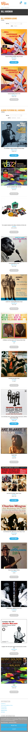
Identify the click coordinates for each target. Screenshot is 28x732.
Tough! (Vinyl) (14, 455)
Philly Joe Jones (14, 149)
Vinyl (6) (18, 117)
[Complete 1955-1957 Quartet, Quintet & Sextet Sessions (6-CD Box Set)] (14, 632)
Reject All (14, 725)
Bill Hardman (14, 58)
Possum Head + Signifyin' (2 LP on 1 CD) (14, 608)
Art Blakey (14, 226)
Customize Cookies (12, 722)
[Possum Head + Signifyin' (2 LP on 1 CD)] (14, 594)
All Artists (3, 712)
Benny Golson (14, 188)
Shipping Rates (4, 710)
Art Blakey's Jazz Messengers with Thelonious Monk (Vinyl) (14, 340)
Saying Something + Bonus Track (14, 93)
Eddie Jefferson (14, 264)
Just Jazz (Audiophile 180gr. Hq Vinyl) (14, 186)
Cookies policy (4, 708)
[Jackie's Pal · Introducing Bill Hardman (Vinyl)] (14, 287)
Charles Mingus (14, 533)
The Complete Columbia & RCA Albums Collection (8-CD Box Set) (14, 225)
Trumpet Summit (14, 419)
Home (2, 7)
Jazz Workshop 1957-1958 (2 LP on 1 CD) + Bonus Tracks (14, 531)
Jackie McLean (14, 303)
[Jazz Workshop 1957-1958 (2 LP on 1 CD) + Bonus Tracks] (14, 517)
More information (4, 722)
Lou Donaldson (14, 571)
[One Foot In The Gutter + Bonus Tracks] (14, 479)
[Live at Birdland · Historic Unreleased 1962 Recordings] (14, 134)
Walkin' (14, 684)
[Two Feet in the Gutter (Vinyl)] (14, 364)
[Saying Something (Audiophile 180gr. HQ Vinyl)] (14, 42)
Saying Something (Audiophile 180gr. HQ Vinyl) (14, 56)
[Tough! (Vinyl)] (14, 441)
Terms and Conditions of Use (7, 705)
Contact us (3, 703)
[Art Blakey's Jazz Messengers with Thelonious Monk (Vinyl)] (14, 326)
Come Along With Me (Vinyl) (14, 263)
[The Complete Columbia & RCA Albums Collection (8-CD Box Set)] (14, 211)
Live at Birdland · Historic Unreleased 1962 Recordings (14, 148)
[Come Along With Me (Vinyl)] (14, 249)
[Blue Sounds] (5, 3)
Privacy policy (4, 707)
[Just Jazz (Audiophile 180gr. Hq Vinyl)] (14, 172)
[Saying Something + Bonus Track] (14, 79)
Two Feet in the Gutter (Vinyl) (14, 378)
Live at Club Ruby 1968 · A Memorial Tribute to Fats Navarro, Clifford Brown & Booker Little (14, 417)
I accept (14, 729)
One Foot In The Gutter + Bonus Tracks (14, 493)
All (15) (9, 117)
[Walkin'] (14, 671)
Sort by (7, 23)
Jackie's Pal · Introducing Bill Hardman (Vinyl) (14, 301)
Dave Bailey (14, 379)
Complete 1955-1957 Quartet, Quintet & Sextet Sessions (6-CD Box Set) (14, 647)
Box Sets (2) (14, 117)
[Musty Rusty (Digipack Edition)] (14, 556)
